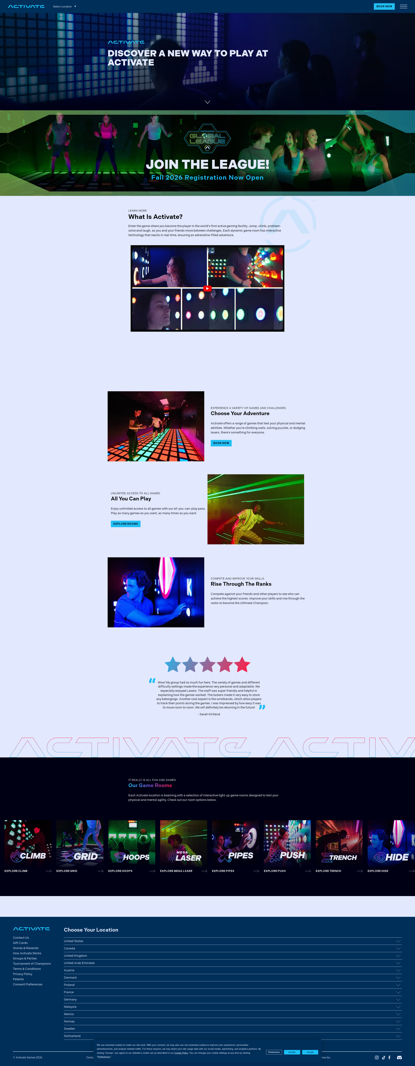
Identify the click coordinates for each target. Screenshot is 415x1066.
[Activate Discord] (399, 1058)
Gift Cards (20, 943)
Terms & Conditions (27, 969)
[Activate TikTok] (383, 1058)
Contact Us (21, 938)
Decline (292, 1052)
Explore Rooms (125, 523)
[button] (403, 6)
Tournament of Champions (32, 963)
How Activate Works (27, 953)
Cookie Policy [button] (181, 1053)
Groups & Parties (25, 958)
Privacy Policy (22, 974)
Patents (18, 979)
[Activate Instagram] (377, 1058)
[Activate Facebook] (389, 1058)
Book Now (384, 6)
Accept (310, 1052)
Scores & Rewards (26, 948)
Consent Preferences (27, 984)
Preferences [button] (104, 1056)
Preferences (274, 1052)
